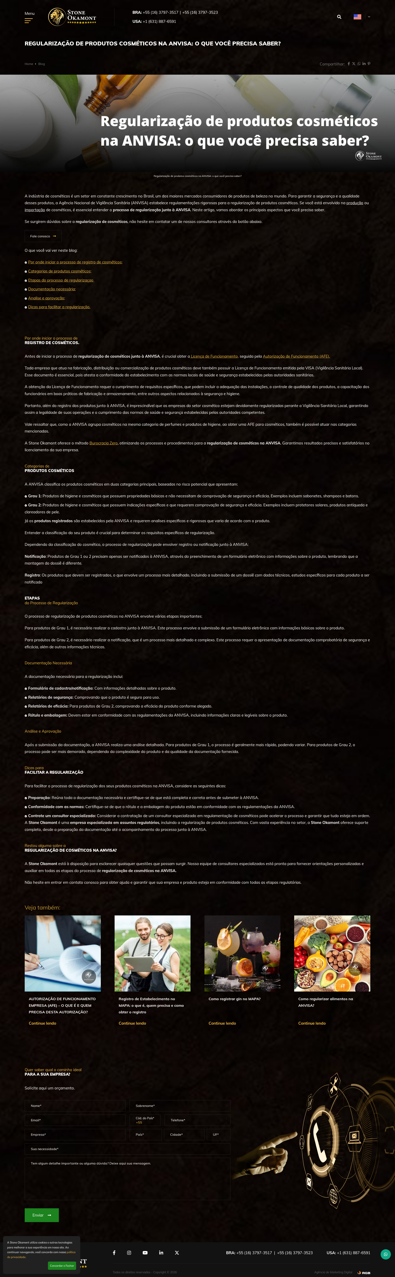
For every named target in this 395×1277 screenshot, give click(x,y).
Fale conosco (40, 236)
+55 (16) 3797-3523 (200, 12)
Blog (41, 64)
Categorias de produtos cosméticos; (59, 271)
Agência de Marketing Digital (333, 1272)
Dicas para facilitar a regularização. (59, 306)
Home (29, 64)
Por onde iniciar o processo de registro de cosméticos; (75, 262)
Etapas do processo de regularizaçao (61, 280)
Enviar (39, 1215)
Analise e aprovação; (46, 298)
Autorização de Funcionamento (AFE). (296, 356)
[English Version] (357, 17)
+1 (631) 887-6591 (159, 21)
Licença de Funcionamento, (214, 356)
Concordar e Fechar (62, 1265)
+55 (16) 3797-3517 (160, 12)
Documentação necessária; (52, 288)
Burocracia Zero (103, 443)
